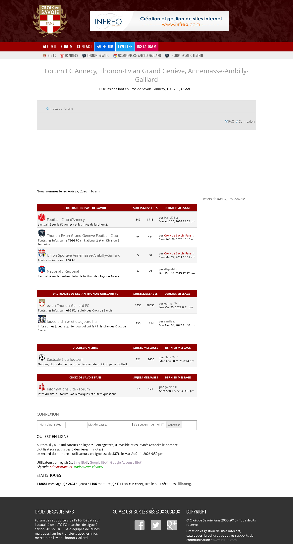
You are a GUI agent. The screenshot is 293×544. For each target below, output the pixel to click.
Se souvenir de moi (147, 424)
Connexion (247, 121)
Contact (84, 46)
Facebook (104, 46)
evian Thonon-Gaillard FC (68, 305)
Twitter (125, 46)
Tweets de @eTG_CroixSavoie (223, 199)
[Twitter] (156, 525)
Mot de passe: (97, 424)
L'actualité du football (65, 359)
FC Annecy (71, 55)
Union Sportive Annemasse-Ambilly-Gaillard (83, 255)
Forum (67, 46)
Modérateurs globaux (88, 467)
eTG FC (52, 55)
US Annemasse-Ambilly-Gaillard (139, 55)
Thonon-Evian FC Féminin (186, 55)
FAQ (231, 121)
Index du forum (61, 108)
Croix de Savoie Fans (178, 235)
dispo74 (169, 269)
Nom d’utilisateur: (52, 424)
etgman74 (171, 303)
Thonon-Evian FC (98, 55)
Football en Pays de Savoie (85, 208)
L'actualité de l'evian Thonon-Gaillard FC (85, 294)
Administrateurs (61, 467)
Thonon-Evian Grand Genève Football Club (82, 235)
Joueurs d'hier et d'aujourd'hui (72, 321)
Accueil (50, 46)
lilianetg (184, 484)
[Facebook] (140, 525)
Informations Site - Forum (68, 389)
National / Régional (63, 271)
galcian (169, 387)
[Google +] (172, 525)
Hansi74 (169, 217)
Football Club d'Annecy (66, 219)
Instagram (146, 46)
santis (168, 321)
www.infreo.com (224, 540)
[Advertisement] (146, 159)
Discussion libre (85, 348)
